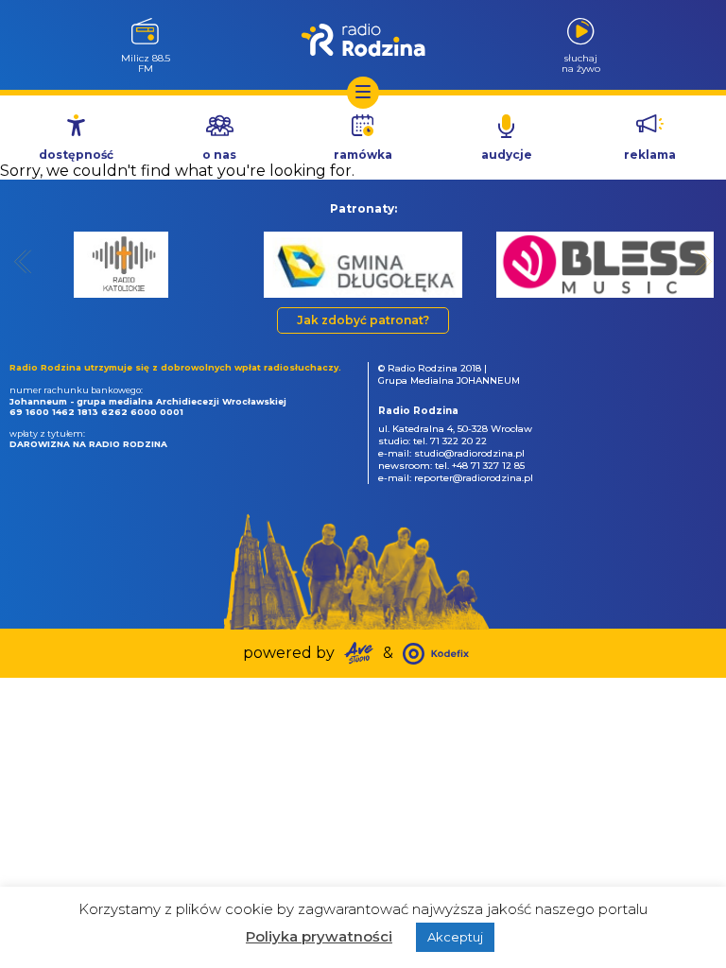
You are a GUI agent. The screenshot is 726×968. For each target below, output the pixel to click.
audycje (506, 154)
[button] (23, 261)
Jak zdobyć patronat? (363, 320)
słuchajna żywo (581, 63)
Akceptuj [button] (455, 936)
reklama (650, 154)
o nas (219, 154)
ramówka (363, 154)
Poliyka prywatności (319, 936)
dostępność (76, 154)
